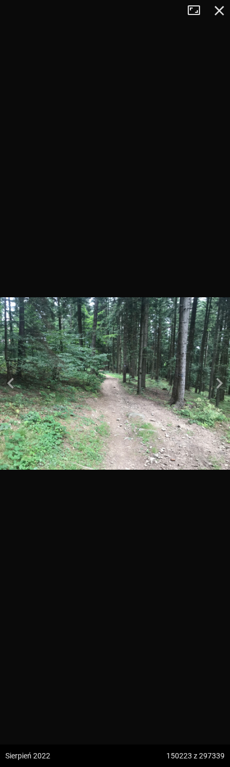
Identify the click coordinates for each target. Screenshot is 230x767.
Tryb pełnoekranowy (198, 10)
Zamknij (219, 10)
